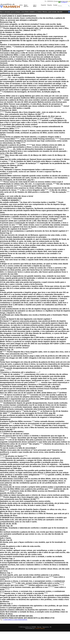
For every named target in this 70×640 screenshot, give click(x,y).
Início (21, 5)
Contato (55, 5)
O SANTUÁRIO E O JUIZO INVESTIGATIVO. (15, 619)
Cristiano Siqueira (40, 628)
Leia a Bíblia (34, 5)
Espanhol (43, 5)
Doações (49, 5)
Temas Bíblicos (26, 5)
